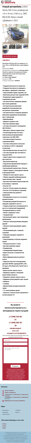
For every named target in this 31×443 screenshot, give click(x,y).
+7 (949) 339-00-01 (15, 318)
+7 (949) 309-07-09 (24, 394)
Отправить (15, 366)
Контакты (17, 412)
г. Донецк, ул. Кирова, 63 (9, 390)
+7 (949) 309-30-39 (15, 324)
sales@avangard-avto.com (15, 330)
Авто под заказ (5, 412)
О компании (18, 410)
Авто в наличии (5, 410)
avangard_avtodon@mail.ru (15, 333)
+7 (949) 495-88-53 (16, 397)
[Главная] (8, 2)
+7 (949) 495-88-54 (24, 397)
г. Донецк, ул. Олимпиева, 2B (10, 392)
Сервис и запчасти (6, 414)
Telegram (4, 428)
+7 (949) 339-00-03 (8, 397)
